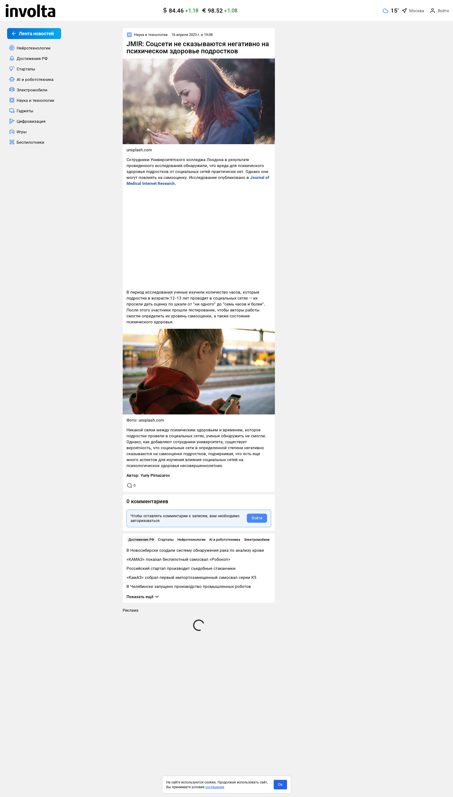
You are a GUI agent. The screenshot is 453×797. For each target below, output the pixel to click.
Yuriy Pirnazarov (155, 475)
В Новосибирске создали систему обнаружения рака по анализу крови (195, 550)
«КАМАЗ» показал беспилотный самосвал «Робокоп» (178, 559)
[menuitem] (34, 48)
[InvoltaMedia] (30, 11)
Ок (280, 784)
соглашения (214, 787)
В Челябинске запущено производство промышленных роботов (189, 586)
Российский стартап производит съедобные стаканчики (181, 568)
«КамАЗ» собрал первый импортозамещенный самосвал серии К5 (191, 577)
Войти (257, 518)
